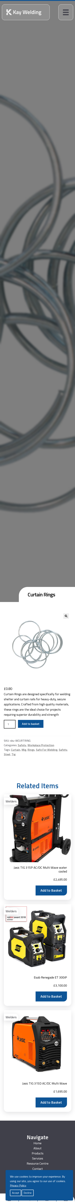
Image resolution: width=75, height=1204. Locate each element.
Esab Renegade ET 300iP (50, 977)
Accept (15, 1193)
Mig (24, 750)
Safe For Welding (46, 750)
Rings (31, 750)
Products (37, 1153)
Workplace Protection (41, 745)
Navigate (37, 1137)
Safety (22, 745)
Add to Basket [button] (51, 890)
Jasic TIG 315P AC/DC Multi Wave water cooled (40, 869)
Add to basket (30, 724)
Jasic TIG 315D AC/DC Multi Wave (44, 1083)
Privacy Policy (18, 1185)
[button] (66, 616)
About (37, 1148)
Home (37, 1143)
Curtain (15, 750)
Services (37, 1158)
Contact (37, 1168)
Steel (7, 754)
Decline (28, 1193)
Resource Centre (37, 1163)
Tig (14, 754)
